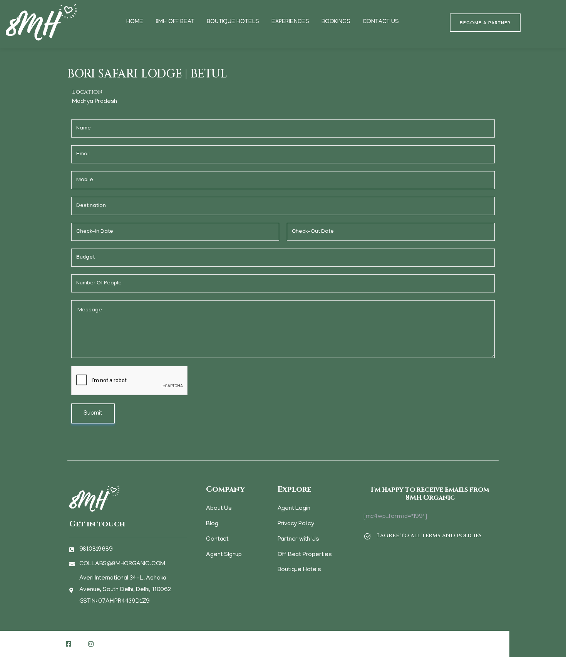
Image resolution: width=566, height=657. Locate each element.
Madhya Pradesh (94, 101)
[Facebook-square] (68, 644)
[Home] (41, 23)
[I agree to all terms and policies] (367, 536)
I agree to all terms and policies (429, 535)
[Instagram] (91, 644)
